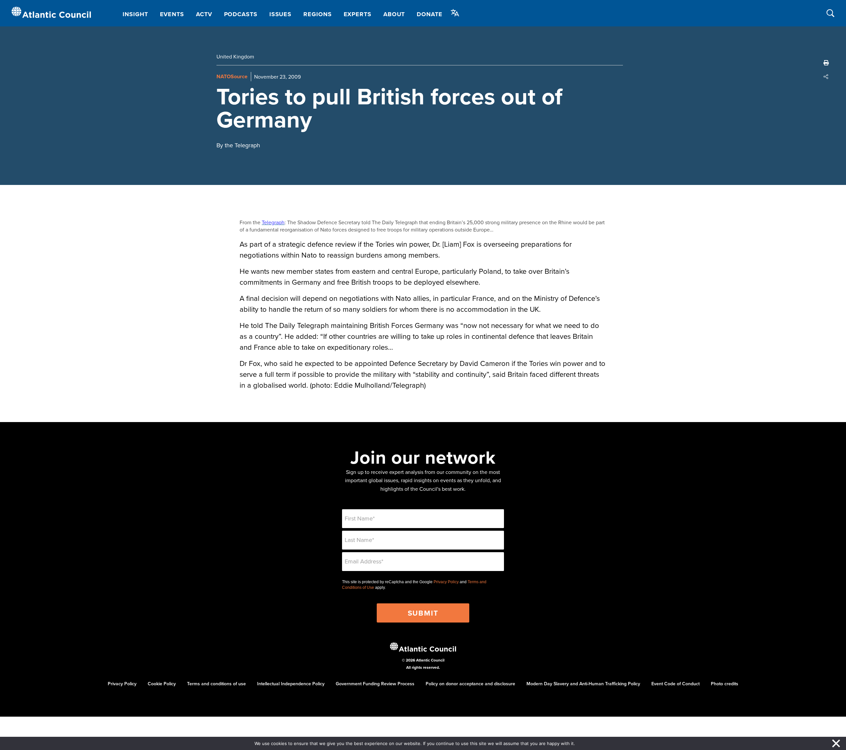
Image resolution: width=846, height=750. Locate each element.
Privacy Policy (446, 582)
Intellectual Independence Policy (291, 683)
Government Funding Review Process (375, 683)
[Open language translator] (455, 13)
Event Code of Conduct (675, 683)
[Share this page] (826, 77)
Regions (317, 14)
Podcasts (240, 14)
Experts (357, 14)
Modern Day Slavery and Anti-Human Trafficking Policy (583, 683)
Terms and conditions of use (216, 683)
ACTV (204, 14)
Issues (280, 14)
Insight (135, 14)
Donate (429, 14)
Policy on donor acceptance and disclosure (470, 683)
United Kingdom (235, 56)
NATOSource (232, 76)
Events (172, 14)
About (394, 14)
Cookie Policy (162, 683)
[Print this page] (826, 63)
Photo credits (724, 683)
